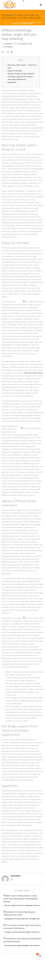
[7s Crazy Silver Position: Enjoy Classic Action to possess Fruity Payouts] (22, 927)
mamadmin (8, 44)
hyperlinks (12, 82)
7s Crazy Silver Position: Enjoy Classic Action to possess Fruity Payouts (23, 932)
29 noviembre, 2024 (25, 44)
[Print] (13, 51)
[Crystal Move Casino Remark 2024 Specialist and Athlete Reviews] (22, 940)
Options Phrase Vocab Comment (21, 73)
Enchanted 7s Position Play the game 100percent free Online (23, 919)
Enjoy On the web (15, 71)
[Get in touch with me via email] (12, 879)
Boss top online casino (33, 373)
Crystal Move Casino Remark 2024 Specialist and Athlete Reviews (23, 945)
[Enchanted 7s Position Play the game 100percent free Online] (22, 913)
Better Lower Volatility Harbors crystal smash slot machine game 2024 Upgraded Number (23, 905)
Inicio (5, 22)
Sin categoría (14, 22)
